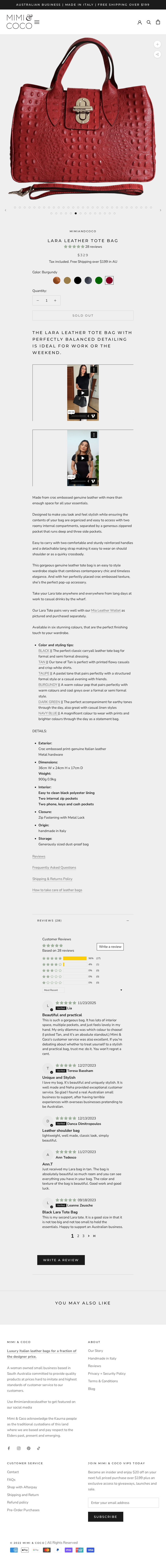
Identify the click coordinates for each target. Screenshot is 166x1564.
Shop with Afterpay (22, 1487)
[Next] (160, 210)
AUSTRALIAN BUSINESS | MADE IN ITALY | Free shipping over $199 (83, 4)
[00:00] (83, 118)
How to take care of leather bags (57, 890)
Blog (91, 1388)
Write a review (61, 1260)
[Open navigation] (36, 22)
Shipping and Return (23, 1495)
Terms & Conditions (103, 1381)
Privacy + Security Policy (107, 1373)
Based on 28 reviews (58, 950)
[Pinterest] (28, 1448)
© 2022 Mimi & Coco (27, 1542)
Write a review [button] (110, 946)
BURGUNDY (47, 684)
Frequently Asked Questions (54, 867)
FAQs (11, 1479)
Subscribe (105, 1517)
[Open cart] (158, 22)
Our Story (95, 1350)
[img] (66, 1003)
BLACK (43, 650)
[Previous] (5, 210)
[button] (74, 246)
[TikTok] (38, 1448)
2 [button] (78, 1236)
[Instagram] (18, 1448)
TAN (42, 662)
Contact (13, 1472)
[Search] (149, 22)
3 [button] (83, 1236)
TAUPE (43, 673)
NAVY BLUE (48, 713)
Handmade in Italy (102, 1358)
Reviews (94, 1366)
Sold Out (83, 315)
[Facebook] (9, 1448)
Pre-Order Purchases (23, 1510)
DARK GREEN (49, 702)
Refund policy (17, 1502)
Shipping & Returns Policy (52, 879)
